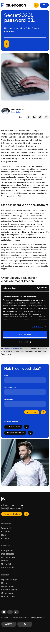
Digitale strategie (9, 579)
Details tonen (37, 327)
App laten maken (9, 557)
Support (4, 618)
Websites (5, 560)
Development (7, 586)
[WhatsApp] (28, 117)
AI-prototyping (8, 567)
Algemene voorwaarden (19, 618)
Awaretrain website (11, 349)
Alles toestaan (25, 334)
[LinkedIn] (34, 117)
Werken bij (6, 528)
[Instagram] (10, 612)
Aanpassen (23, 342)
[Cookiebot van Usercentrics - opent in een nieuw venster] (37, 288)
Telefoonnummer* (10, 388)
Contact (5, 538)
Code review (7, 593)
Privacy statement (38, 618)
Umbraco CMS (8, 596)
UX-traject (6, 564)
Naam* (6, 376)
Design (4, 583)
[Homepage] (13, 5)
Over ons (5, 531)
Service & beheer (9, 589)
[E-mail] (46, 117)
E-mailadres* (9, 399)
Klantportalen (7, 550)
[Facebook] (40, 117)
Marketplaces (7, 554)
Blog (3, 535)
